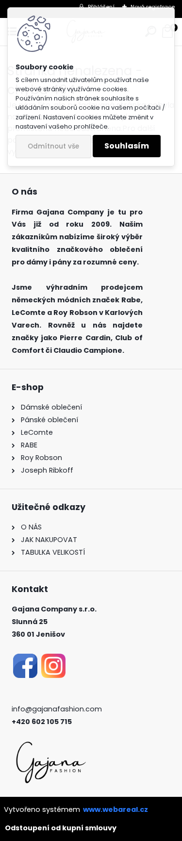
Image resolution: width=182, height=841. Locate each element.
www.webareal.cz (115, 809)
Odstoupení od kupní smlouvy (60, 828)
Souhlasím (126, 145)
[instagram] (53, 659)
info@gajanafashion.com (57, 709)
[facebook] (25, 659)
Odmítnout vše (53, 146)
